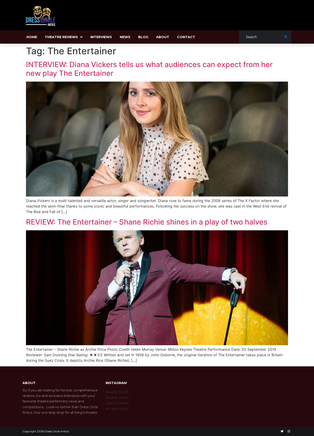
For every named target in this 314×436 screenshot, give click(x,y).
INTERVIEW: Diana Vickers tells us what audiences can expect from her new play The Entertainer (149, 69)
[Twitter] (282, 431)
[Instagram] (288, 431)
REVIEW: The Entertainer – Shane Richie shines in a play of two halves (146, 221)
